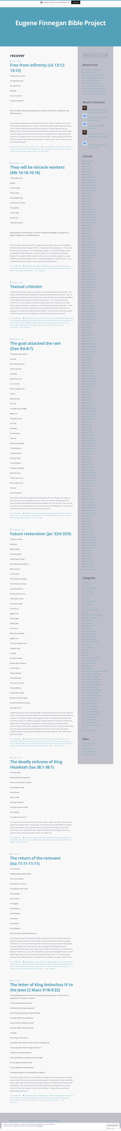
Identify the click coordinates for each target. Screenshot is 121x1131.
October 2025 (89, 188)
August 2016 (89, 483)
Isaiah (65, 837)
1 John (87, 583)
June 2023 (88, 263)
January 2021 (89, 341)
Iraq (36, 966)
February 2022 (90, 306)
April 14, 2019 (16, 61)
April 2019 (88, 397)
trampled (48, 515)
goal (61, 320)
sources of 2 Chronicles (93, 685)
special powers (56, 268)
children (51, 1095)
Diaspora (56, 962)
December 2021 (90, 311)
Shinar (55, 966)
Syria (58, 966)
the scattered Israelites (30, 968)
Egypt (48, 964)
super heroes (65, 268)
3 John (87, 607)
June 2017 (88, 457)
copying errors (41, 320)
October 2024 (89, 220)
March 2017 (89, 465)
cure (11, 149)
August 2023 (89, 258)
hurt (51, 266)
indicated (34, 149)
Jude (86, 655)
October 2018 (89, 414)
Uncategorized (16, 266)
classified (33, 320)
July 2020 (88, 357)
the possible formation (49, 325)
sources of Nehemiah (92, 712)
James (87, 650)
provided (39, 743)
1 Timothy (88, 591)
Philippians (89, 669)
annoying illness (43, 1095)
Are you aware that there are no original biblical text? (49, 318)
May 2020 (88, 363)
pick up (25, 268)
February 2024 (90, 242)
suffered (17, 1100)
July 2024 (88, 228)
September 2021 (90, 319)
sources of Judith (91, 709)
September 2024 (90, 223)
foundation (55, 320)
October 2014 (89, 543)
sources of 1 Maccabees (93, 679)
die (31, 837)
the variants (60, 325)
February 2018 (90, 435)
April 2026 (88, 172)
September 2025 (90, 191)
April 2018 (88, 430)
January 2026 (89, 180)
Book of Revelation (91, 618)
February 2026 (90, 177)
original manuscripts (48, 323)
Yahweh (50, 746)
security (55, 743)
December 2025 (90, 182)
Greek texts (66, 320)
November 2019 (90, 379)
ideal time (28, 966)
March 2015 (89, 529)
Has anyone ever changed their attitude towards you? (29, 1098)
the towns (16, 746)
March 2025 (89, 207)
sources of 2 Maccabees (93, 690)
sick (45, 268)
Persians (69, 513)
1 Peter (87, 585)
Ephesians (88, 623)
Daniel (50, 513)
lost (72, 320)
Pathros (44, 966)
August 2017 (89, 451)
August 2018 (89, 419)
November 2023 (90, 250)
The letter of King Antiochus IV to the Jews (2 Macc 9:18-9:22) (41, 987)
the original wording (35, 325)
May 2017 (88, 459)
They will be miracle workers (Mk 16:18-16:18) (37, 169)
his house (60, 837)
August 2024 (89, 225)
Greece (12, 966)
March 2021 (89, 336)
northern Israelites (19, 743)
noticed (47, 149)
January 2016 (89, 502)
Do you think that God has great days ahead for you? (54, 739)
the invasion (56, 840)
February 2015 (90, 532)
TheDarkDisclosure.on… (96, 110)
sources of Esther (91, 698)
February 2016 (90, 500)
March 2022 (89, 303)
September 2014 (90, 545)
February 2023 (90, 274)
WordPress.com (90, 754)
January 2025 (89, 212)
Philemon (88, 666)
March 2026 (89, 174)
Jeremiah (58, 741)
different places (41, 964)
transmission (14, 327)
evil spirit (16, 149)
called (66, 147)
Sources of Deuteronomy (94, 695)
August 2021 (89, 322)
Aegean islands (29, 962)
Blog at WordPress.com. (18, 1121)
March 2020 (89, 368)
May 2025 (88, 201)
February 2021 (90, 338)
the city (60, 743)
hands (39, 266)
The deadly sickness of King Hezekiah (41, 840)
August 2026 (89, 161)
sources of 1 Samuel (92, 682)
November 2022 (90, 282)
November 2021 (90, 314)
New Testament (34, 147)
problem (68, 149)
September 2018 (90, 416)
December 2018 (90, 408)
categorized (17, 320)
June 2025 (88, 199)
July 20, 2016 (16, 854)
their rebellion (24, 746)
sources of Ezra (90, 701)
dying (34, 837)
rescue (22, 515)
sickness (24, 151)
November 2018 (90, 411)
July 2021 (88, 325)
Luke (42, 149)
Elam (51, 964)
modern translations (25, 323)
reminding (37, 268)
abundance (28, 739)
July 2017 (88, 454)
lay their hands (61, 266)
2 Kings (27, 837)
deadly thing (28, 266)
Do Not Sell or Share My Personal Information (43, 1121)
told (62, 840)
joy (70, 741)
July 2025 (88, 196)
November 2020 (90, 346)
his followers (45, 266)
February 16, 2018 (17, 282)
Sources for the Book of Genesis (96, 671)
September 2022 (90, 287)
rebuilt (45, 743)
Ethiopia (56, 964)
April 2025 (88, 204)
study (17, 325)
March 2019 (89, 400)
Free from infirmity (25, 149)
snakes (49, 268)
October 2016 (89, 478)
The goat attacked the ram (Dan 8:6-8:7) (35, 345)
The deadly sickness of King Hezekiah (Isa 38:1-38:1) (36, 764)
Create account (90, 744)
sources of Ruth (90, 717)
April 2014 (88, 559)
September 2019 (90, 384)
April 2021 (88, 333)
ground (55, 513)
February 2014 (90, 564)
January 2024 (89, 244)
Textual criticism (26, 286)
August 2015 (89, 516)
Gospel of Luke (20, 147)
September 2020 (90, 352)
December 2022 (90, 279)
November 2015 (90, 508)
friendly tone (58, 1095)
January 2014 (89, 567)
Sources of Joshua (91, 704)
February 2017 (90, 467)
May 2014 (88, 556)
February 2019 (90, 403)
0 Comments (45, 151)
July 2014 (88, 551)
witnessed (28, 518)
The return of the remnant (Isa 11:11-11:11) (35, 860)
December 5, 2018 (17, 163)
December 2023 (90, 247)
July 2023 (88, 260)
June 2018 (88, 424)
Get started (76, 2)
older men (53, 149)
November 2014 (90, 540)
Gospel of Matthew (91, 642)
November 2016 (90, 475)
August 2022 (89, 290)
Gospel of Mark (90, 639)
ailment (45, 147)
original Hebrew (36, 323)
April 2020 (88, 365)
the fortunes (66, 743)
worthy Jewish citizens (53, 1100)
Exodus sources (90, 626)
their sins (31, 746)
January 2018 (89, 438)
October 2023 (89, 252)
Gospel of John (90, 634)
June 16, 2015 (16, 980)
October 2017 (89, 446)
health (47, 1098)
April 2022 (88, 301)
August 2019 (89, 387)
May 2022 (88, 298)
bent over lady (59, 147)
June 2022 (88, 295)
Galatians (88, 628)
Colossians (88, 620)
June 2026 (88, 166)
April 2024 (88, 236)
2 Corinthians (89, 593)
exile (60, 964)
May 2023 (88, 266)
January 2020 (89, 373)
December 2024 (90, 215)
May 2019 (88, 395)
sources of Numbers (92, 714)
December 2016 (90, 473)
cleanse (35, 739)
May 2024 (88, 233)
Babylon (42, 962)
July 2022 (88, 293)
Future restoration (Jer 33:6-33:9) (40, 533)
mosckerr (91, 118)
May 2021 (88, 330)
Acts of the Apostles (92, 609)
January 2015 (89, 535)
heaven (52, 1098)
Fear (11, 741)
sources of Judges (91, 706)
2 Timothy (88, 604)
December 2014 (90, 537)
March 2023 (89, 271)
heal (50, 741)
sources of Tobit (90, 720)
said (16, 151)
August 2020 (89, 354)
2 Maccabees (29, 1095)
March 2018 (89, 432)
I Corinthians (89, 647)
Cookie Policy (39, 1126)
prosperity (33, 743)
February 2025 (90, 209)
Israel (53, 741)
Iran (33, 966)
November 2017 (90, 443)
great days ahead (43, 741)
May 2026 (88, 169)
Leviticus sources (91, 660)
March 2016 (89, 497)
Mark (21, 268)
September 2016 (90, 481)
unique (29, 151)
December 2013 (90, 569)
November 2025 (90, 185)
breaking (44, 513)
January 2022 (89, 309)
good (35, 741)
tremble (37, 746)
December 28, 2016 (18, 530)
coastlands (49, 962)
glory (31, 741)
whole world (44, 746)
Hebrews (88, 644)
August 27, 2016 (17, 758)
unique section (28, 270)
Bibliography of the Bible (93, 615)
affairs (35, 1095)
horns (59, 513)
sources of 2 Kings (91, 687)
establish (49, 320)
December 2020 (90, 344)
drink (34, 266)
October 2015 (89, 510)
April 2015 (88, 526)
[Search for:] (95, 55)
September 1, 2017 (18, 339)
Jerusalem (65, 741)
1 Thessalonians (90, 588)
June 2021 (88, 328)
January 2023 (89, 276)
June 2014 (88, 553)
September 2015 (90, 513)
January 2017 (89, 470)
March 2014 (89, 561)
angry (39, 513)
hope (56, 1098)
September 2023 (90, 255)
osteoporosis (61, 149)
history (23, 966)
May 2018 (88, 427)
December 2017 (90, 440)
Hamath (17, 966)
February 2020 (90, 371)
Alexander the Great (31, 513)
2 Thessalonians (90, 601)
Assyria (37, 962)
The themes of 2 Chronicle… (98, 112)
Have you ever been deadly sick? (46, 837)
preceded (21, 840)
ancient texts (29, 318)
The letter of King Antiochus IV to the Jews (33, 1100)
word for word (68, 840)
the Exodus (64, 966)
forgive (15, 741)
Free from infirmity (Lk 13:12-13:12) (37, 67)
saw (20, 151)
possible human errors (62, 323)
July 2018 (88, 422)
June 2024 (88, 231)
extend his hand (68, 964)
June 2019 (88, 392)
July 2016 (88, 486)
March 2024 (89, 239)
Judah (11, 743)
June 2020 (88, 360)
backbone (51, 147)
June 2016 (88, 489)
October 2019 (89, 381)
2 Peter (87, 599)
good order (65, 1095)
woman (34, 151)
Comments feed (90, 752)
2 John (87, 596)
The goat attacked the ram (37, 515)
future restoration (23, 741)
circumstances (25, 320)
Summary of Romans (92, 725)
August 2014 (89, 548)
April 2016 (88, 494)
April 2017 (88, 462)
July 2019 (88, 389)
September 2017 (90, 448)
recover (12, 151)
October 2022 (89, 285)
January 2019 (89, 405)
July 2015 (88, 518)
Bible (13, 147)
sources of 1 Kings (91, 677)
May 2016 (88, 492)
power (12, 515)
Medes (64, 513)
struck (26, 515)
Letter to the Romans (92, 658)
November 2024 (90, 217)
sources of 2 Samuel (92, 693)
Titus (86, 728)
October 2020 (89, 349)
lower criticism (14, 323)
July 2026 (88, 164)
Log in (87, 746)
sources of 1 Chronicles (93, 674)
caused (71, 147)
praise (27, 743)
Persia (60, 1098)
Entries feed (89, 749)
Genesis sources (90, 631)
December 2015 (90, 505)
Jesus (27, 147)
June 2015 (88, 521)
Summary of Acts (91, 722)
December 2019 (90, 376)
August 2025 (89, 193)
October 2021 (89, 317)
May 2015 (88, 524)
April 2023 (88, 268)
